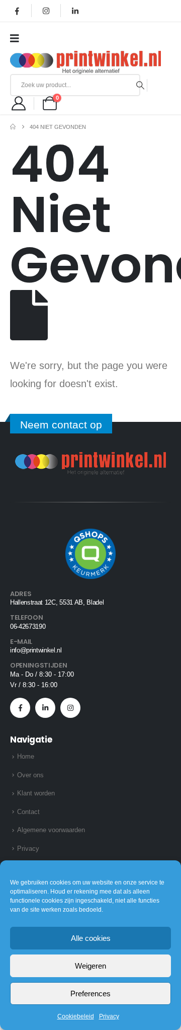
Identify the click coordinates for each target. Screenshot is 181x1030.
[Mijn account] (18, 103)
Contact (28, 812)
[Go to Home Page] (13, 127)
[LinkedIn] (75, 11)
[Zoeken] (140, 85)
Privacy (109, 1016)
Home (25, 756)
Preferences (90, 993)
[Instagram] (46, 11)
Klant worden (36, 793)
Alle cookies (91, 938)
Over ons (30, 775)
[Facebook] (17, 11)
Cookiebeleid (75, 1016)
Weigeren (90, 966)
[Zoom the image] (90, 458)
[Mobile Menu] (18, 38)
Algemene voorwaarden (51, 830)
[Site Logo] (85, 62)
